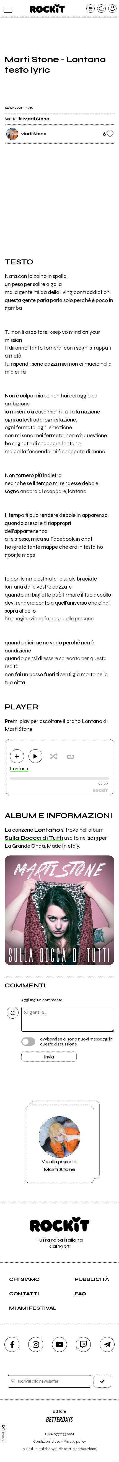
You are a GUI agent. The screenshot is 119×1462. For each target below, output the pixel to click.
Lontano (19, 769)
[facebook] (11, 1344)
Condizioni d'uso (46, 1441)
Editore (56, 1414)
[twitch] (83, 1344)
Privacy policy (75, 1441)
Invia (49, 1057)
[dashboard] (112, 8)
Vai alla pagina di (59, 1165)
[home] (47, 8)
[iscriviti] (103, 1382)
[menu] (6, 8)
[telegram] (107, 1344)
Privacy (3, 1434)
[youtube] (59, 1344)
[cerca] (101, 8)
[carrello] (90, 8)
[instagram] (35, 1344)
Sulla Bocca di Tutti (34, 838)
